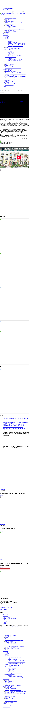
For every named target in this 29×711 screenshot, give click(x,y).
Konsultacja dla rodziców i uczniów (15, 663)
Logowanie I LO (9, 698)
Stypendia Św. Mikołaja (10, 684)
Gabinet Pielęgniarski (10, 681)
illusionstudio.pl (14, 626)
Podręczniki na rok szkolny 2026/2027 (16, 662)
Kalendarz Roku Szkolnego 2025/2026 (16, 660)
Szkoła (4, 634)
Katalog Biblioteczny (12, 659)
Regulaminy (10, 675)
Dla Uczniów (5, 654)
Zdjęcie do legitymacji (10, 696)
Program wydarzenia (12, 643)
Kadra (6, 637)
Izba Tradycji (8, 636)
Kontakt (4, 623)
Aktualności (21, 101)
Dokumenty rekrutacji (10, 694)
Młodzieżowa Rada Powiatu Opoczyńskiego (14, 640)
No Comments (3, 102)
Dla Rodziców (11, 670)
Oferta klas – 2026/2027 (10, 688)
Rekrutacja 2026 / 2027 (8, 686)
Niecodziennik (6, 653)
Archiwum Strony (6, 617)
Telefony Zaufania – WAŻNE (14, 673)
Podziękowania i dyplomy (11, 701)
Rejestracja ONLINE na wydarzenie (16, 646)
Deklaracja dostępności (8, 621)
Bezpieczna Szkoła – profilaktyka (15, 676)
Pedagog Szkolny (9, 666)
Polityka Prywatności (7, 619)
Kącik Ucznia (8, 655)
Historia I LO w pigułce (10, 635)
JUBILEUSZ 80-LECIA (10, 642)
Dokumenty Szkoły (9, 638)
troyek (3, 101)
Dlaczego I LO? (8, 687)
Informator (7, 697)
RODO (4, 622)
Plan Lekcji (5, 614)
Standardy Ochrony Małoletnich (9, 618)
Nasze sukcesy (6, 699)
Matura (6, 664)
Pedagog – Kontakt (12, 671)
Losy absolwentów (9, 641)
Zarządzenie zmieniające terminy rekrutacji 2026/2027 (16, 693)
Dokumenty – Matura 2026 (14, 665)
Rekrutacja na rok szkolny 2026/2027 (13, 690)
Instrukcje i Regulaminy (10, 674)
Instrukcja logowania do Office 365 (15, 677)
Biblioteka (10, 658)
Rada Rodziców (8, 682)
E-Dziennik (5, 616)
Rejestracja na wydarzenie (13, 644)
